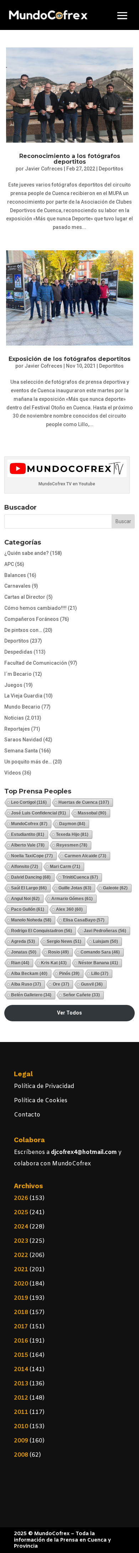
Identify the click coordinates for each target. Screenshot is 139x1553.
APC (9, 564)
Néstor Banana (98, 962)
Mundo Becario (22, 707)
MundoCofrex (29, 823)
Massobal (92, 813)
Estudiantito (27, 834)
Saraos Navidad (23, 739)
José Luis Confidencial (38, 813)
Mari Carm (65, 866)
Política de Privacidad (44, 1086)
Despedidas (18, 652)
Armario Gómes (72, 898)
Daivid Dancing (31, 877)
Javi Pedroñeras (105, 930)
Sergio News (64, 941)
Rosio (58, 952)
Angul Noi (25, 898)
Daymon (72, 823)
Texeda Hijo (72, 834)
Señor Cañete (81, 994)
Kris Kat (54, 962)
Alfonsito (24, 866)
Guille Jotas (74, 887)
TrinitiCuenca (80, 877)
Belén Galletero (31, 994)
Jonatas (23, 952)
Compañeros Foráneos (31, 619)
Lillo (99, 973)
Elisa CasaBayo (83, 920)
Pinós (69, 973)
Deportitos (111, 169)
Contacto (27, 1115)
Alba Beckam (29, 973)
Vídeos (12, 773)
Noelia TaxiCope (32, 855)
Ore (61, 984)
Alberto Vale (28, 845)
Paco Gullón (27, 909)
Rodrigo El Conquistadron (41, 930)
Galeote (115, 887)
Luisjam (105, 941)
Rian (20, 962)
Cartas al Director (24, 597)
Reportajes (17, 729)
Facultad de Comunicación (35, 663)
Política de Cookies (40, 1100)
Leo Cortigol (29, 802)
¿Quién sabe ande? (26, 553)
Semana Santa (21, 750)
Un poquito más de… (28, 762)
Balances (15, 575)
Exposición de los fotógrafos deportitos (69, 359)
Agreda (23, 941)
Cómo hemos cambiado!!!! (35, 608)
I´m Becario (18, 674)
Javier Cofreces (44, 169)
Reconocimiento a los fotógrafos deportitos (69, 159)
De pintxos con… (23, 630)
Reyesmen (71, 845)
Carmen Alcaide (85, 855)
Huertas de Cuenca (83, 802)
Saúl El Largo (29, 887)
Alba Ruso (26, 984)
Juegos (13, 685)
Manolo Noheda (31, 920)
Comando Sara (100, 952)
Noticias (14, 718)
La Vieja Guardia (23, 696)
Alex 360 (69, 909)
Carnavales (17, 586)
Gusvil (92, 984)
